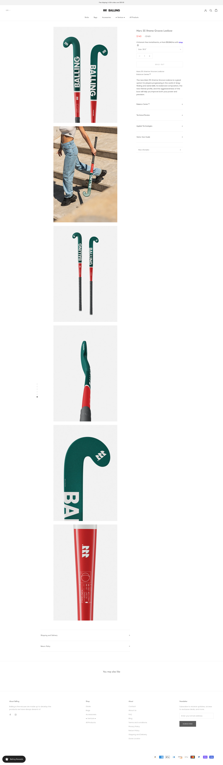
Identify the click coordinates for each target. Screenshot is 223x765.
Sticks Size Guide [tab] (143, 137)
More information (143, 150)
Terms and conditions (138, 722)
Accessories (106, 17)
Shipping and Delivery (49, 635)
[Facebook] (10, 714)
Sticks (87, 17)
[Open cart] (216, 10)
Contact (132, 706)
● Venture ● (120, 17)
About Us (132, 710)
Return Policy (45, 646)
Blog (130, 718)
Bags (95, 17)
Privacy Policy (134, 726)
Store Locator (134, 738)
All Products (134, 17)
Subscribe (188, 724)
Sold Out (159, 64)
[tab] (159, 104)
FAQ (130, 714)
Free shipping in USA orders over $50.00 (111, 2)
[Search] (211, 10)
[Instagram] (15, 714)
